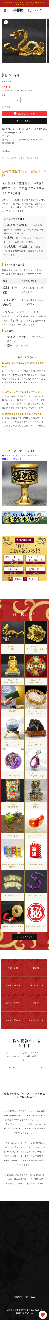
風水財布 (13, 711)
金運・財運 (13, 968)
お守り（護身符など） (13, 805)
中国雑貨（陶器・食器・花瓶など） (12, 865)
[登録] (41, 1067)
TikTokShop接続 (9, 157)
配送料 (7, 91)
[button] (5, 10)
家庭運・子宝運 (36, 1020)
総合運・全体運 (13, 1002)
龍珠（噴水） (36, 805)
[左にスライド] (19, 68)
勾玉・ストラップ (36, 835)
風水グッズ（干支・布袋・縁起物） (12, 681)
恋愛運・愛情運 (13, 985)
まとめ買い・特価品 (12, 895)
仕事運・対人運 (25, 157)
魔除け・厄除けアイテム (12, 926)
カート (34, 10)
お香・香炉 (13, 835)
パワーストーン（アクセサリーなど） (35, 774)
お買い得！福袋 (36, 864)
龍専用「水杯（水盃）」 (14, 459)
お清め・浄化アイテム (35, 895)
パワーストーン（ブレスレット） (36, 712)
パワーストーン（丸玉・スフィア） (12, 743)
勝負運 (36, 1002)
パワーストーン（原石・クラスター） (35, 743)
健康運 (36, 968)
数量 (3, 95)
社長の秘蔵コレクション (36, 926)
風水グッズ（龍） (13, 647)
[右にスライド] (30, 68)
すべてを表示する (24, 937)
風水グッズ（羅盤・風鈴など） (36, 681)
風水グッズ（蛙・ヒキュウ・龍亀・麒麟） (36, 649)
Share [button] (7, 151)
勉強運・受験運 (13, 1020)
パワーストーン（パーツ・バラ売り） (12, 774)
